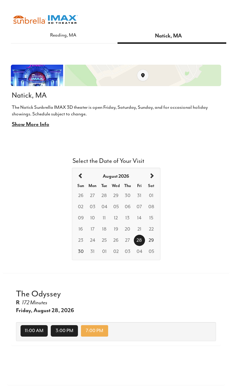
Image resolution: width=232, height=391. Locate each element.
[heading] (116, 176)
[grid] (116, 214)
